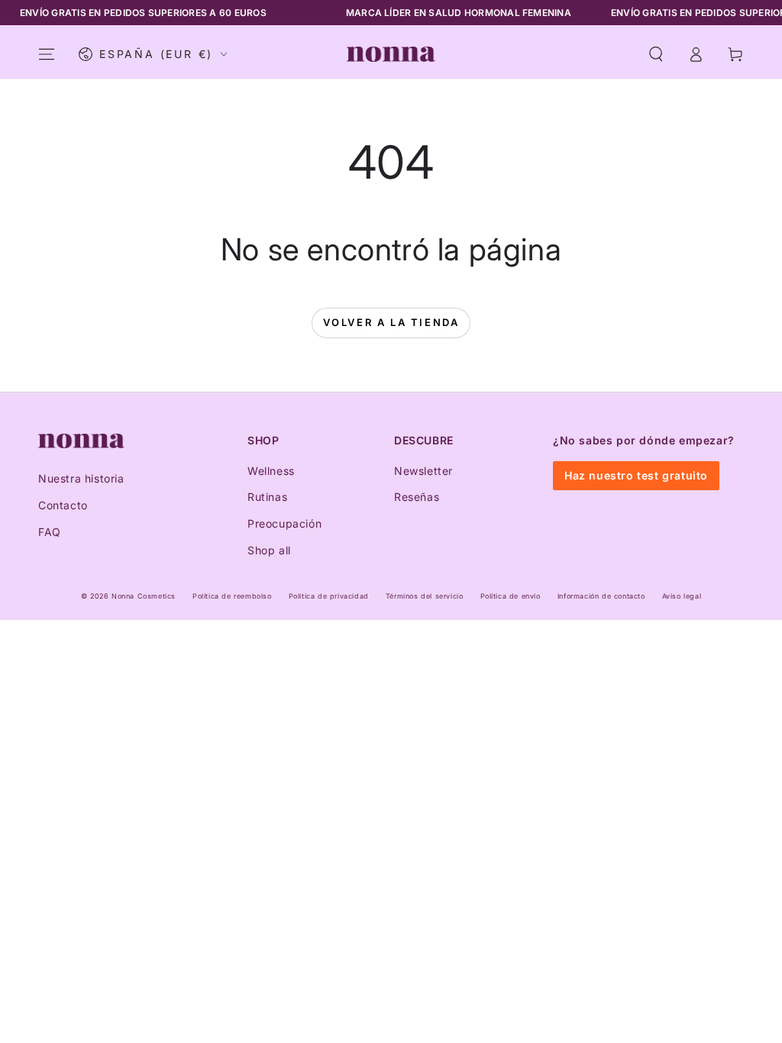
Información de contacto (601, 596)
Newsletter (423, 470)
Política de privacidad (329, 596)
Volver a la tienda (391, 322)
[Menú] (46, 54)
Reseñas (416, 496)
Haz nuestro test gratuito (636, 475)
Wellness (271, 470)
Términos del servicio (425, 596)
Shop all (269, 550)
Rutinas (267, 496)
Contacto (63, 505)
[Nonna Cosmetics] (81, 441)
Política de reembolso (232, 596)
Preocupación (284, 523)
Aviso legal (682, 596)
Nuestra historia (81, 478)
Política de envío (510, 596)
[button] (656, 54)
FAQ (49, 531)
